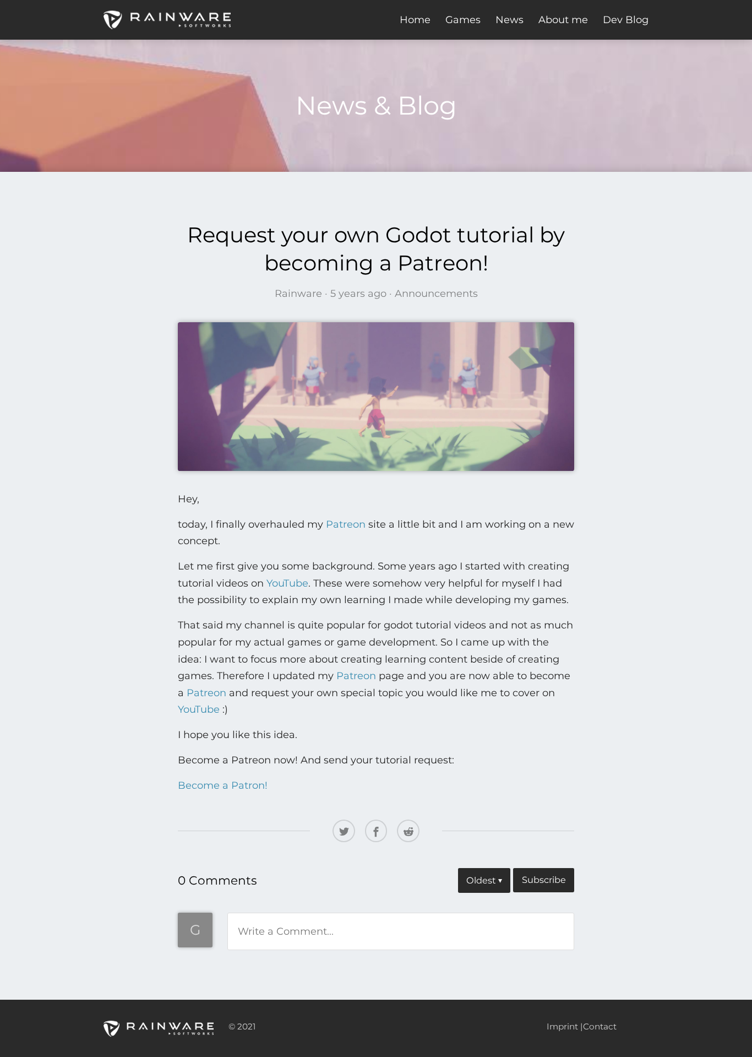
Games (463, 20)
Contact (600, 1026)
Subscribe (544, 879)
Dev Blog (626, 20)
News (509, 20)
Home (415, 20)
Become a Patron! (223, 785)
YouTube (287, 583)
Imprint (562, 1026)
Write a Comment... (286, 931)
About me (563, 20)
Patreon (346, 524)
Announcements (436, 294)
